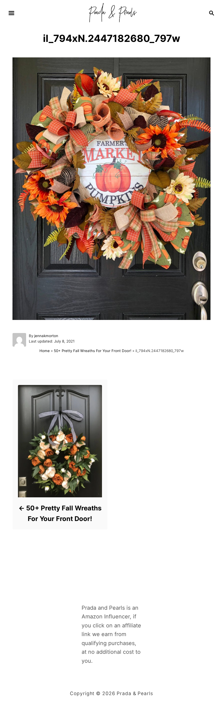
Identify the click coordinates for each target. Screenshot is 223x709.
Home (44, 351)
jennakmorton (46, 336)
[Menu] (11, 13)
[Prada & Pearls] (111, 12)
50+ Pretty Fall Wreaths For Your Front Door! (92, 351)
